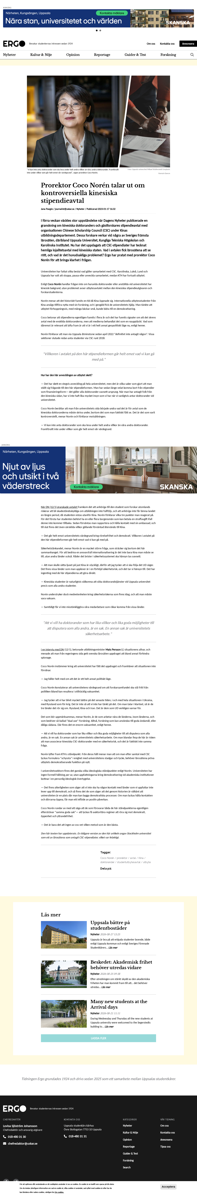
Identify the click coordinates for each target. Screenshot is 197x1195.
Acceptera (168, 1186)
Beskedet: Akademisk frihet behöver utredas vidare (121, 964)
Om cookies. (59, 1192)
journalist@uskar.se (64, 208)
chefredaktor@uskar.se (22, 1143)
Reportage (102, 55)
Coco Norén (107, 858)
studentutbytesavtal (128, 862)
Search (192, 54)
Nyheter (9, 55)
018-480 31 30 (17, 1137)
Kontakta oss (167, 43)
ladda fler (98, 1038)
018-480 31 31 (78, 1136)
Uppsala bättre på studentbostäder (110, 925)
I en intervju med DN (52, 649)
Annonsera (188, 43)
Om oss (151, 43)
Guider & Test (135, 55)
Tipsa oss (165, 1146)
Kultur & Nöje (41, 55)
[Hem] (14, 44)
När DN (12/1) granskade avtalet (59, 507)
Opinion (73, 55)
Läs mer (113, 947)
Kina (141, 858)
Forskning (168, 55)
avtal (133, 858)
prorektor (122, 858)
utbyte (147, 862)
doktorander (107, 862)
